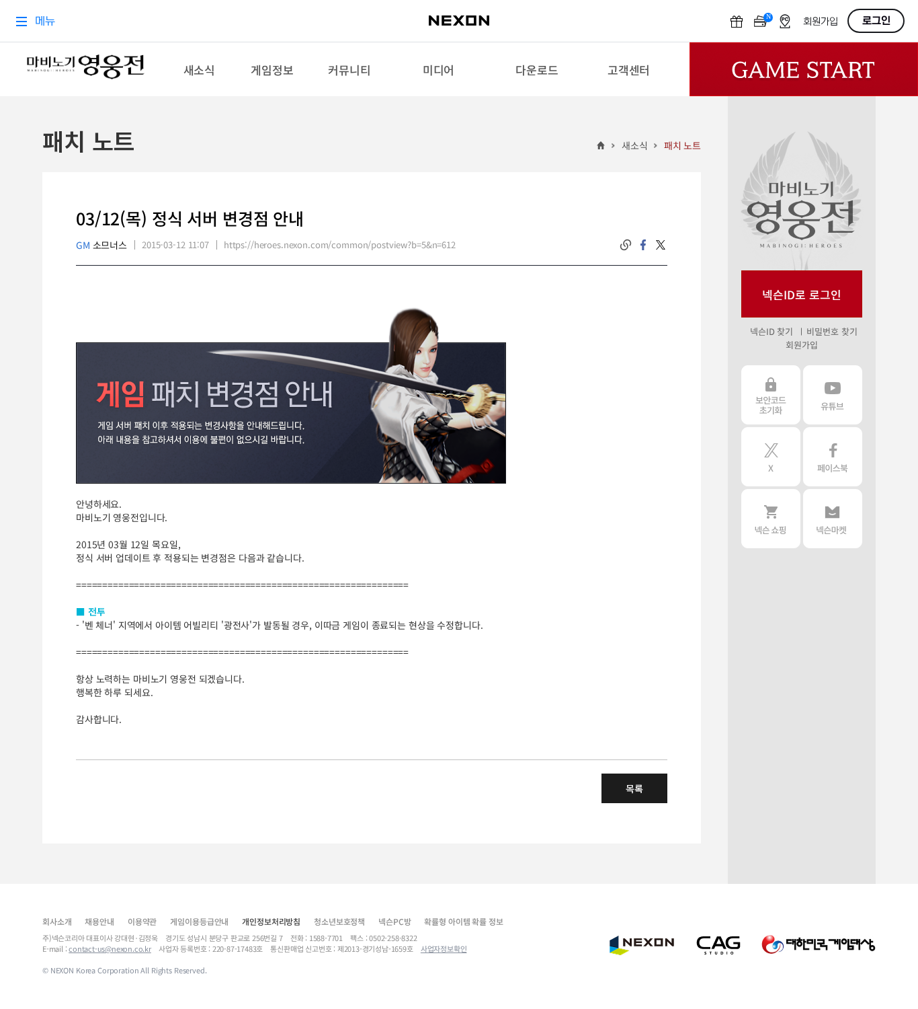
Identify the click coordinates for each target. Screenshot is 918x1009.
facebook (643, 245)
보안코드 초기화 (770, 394)
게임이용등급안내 (199, 921)
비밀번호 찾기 (831, 331)
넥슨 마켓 (832, 518)
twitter (660, 245)
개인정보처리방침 (271, 921)
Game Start (804, 69)
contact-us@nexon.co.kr (110, 948)
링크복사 (625, 245)
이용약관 (142, 921)
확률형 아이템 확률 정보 (463, 921)
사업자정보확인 (444, 948)
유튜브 (832, 394)
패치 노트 (682, 145)
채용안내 (99, 921)
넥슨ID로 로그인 (801, 294)
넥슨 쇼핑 (770, 518)
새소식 (635, 145)
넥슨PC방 (394, 921)
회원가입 (801, 344)
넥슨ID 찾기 (771, 331)
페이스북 (832, 456)
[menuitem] (199, 69)
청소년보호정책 (339, 921)
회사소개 (56, 921)
